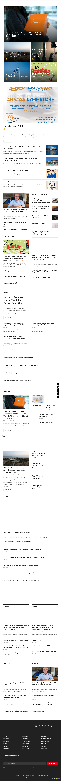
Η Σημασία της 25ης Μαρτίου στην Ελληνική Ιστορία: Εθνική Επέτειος (17, 75)
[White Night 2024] (52, 185)
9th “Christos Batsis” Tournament (15, 170)
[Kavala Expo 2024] (30, 105)
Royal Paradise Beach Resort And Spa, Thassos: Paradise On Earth (20, 159)
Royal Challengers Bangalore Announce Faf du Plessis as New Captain (22, 373)
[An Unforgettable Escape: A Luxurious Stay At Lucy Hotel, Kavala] (52, 149)
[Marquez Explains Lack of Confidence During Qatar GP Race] (43, 304)
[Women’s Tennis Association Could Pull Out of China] (55, 382)
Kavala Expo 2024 (13, 125)
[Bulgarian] (55, 778)
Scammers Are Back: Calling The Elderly (40, 216)
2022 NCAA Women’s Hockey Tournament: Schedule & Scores (14, 337)
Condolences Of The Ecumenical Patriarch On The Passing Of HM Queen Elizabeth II (44, 703)
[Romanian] (57, 778)
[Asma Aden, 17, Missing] (55, 225)
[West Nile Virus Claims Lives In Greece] (30, 515)
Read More (8, 141)
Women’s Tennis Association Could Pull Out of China (17, 380)
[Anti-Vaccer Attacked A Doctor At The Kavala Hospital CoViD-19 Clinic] (55, 551)
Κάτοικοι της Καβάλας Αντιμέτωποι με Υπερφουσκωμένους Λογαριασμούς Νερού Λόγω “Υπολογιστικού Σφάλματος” (43, 53)
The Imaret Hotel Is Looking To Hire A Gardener (47, 423)
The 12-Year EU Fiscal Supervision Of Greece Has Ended (16, 653)
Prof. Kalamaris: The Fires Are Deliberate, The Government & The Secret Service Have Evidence (40, 209)
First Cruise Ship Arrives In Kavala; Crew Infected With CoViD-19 (21, 581)
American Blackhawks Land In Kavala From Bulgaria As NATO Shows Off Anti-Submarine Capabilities (15, 646)
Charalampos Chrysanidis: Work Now (14, 684)
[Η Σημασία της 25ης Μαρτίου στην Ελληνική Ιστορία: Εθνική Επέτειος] (17, 72)
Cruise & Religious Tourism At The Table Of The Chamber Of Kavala (44, 710)
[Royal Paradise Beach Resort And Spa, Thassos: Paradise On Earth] (52, 161)
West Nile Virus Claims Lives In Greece (16, 532)
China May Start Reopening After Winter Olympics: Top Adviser (43, 324)
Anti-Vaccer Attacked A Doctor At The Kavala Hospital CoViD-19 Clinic (22, 549)
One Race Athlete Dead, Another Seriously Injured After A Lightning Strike (23, 557)
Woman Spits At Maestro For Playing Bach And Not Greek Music (16, 703)
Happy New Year (36, 640)
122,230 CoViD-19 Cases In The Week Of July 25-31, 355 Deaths (20, 565)
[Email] (58, 387)
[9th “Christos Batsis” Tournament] (52, 173)
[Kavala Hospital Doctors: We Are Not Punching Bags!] (55, 543)
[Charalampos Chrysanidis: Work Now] (16, 674)
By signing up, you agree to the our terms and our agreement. (23, 767)
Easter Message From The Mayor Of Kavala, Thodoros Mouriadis (15, 210)
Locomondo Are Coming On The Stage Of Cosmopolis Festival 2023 (14, 282)
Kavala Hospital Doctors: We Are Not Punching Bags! (17, 541)
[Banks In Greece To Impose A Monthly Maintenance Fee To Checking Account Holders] (52, 399)
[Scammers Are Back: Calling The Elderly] (55, 217)
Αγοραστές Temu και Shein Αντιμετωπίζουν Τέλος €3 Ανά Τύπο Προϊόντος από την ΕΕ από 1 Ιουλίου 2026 (24, 34)
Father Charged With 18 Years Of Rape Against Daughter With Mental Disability (44, 271)
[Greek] (53, 778)
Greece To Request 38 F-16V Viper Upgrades (44, 651)
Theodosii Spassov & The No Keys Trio (14, 276)
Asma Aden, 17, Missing (38, 223)
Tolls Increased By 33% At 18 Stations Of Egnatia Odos (14, 223)
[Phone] (58, 396)
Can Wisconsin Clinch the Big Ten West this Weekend (18, 357)
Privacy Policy (33, 767)
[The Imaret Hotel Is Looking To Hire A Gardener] (34, 424)
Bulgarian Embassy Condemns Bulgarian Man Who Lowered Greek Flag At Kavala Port (40, 233)
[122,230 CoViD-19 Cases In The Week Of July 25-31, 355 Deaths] (55, 567)
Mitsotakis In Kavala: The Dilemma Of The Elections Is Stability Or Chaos (14, 696)
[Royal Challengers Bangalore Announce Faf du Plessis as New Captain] (55, 374)
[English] (59, 778)
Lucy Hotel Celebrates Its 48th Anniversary (15, 229)
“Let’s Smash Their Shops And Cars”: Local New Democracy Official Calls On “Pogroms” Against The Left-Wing (16, 711)
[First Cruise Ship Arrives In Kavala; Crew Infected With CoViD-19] (55, 582)
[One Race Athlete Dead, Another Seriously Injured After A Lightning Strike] (55, 559)
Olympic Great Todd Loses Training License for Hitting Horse (20, 365)
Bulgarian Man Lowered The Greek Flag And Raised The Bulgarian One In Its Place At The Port (44, 257)
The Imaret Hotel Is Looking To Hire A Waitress (47, 415)
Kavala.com (9, 59)
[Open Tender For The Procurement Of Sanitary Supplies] (55, 574)
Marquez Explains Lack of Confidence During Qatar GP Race (13, 300)
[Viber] (58, 390)
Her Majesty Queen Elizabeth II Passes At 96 (44, 646)
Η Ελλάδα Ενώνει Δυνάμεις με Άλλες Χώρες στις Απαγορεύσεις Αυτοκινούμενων (16, 54)
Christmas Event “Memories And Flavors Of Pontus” (44, 696)
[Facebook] (58, 384)
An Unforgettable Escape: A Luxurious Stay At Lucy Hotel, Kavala (21, 147)
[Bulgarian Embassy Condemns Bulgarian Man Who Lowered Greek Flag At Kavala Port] (55, 233)
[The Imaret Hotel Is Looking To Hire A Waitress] (34, 416)
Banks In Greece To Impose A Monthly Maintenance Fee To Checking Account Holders (51, 406)
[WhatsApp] (58, 393)
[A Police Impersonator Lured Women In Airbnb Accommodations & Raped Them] (55, 200)
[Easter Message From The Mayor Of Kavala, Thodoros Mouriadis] (16, 200)
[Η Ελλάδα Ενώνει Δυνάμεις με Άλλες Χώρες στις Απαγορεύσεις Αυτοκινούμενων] (17, 52)
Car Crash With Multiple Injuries (41, 277)
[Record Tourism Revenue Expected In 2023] (53, 488)
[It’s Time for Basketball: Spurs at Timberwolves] (55, 351)
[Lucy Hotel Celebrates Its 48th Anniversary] (53, 478)
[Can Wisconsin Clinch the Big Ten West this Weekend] (55, 359)
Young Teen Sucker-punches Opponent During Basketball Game (15, 324)
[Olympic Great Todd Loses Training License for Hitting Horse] (55, 367)
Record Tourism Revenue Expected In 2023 (38, 486)
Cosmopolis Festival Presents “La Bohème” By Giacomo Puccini (42, 74)
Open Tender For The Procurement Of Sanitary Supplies (19, 573)
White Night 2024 (9, 182)
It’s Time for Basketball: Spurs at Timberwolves (16, 350)
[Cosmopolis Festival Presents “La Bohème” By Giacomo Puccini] (44, 72)
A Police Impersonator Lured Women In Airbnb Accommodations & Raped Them (41, 200)
